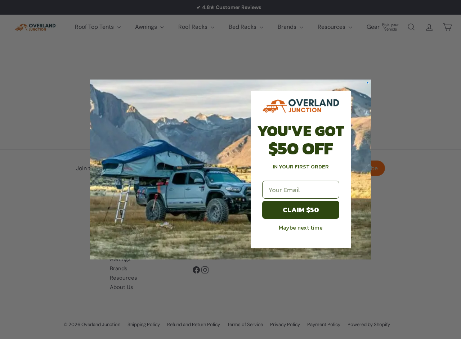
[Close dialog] (367, 82)
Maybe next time (301, 227)
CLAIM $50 (301, 209)
